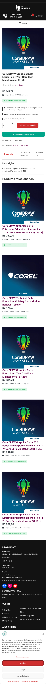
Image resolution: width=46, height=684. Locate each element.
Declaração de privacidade (29, 681)
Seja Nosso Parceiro (10, 617)
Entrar (40, 16)
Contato (5, 614)
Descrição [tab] (8, 154)
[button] (42, 634)
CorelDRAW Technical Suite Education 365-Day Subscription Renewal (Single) (21, 301)
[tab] (39, 154)
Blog (22, 612)
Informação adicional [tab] (24, 154)
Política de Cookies (13, 681)
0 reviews (19, 85)
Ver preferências (23, 676)
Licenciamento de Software (30, 608)
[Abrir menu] (23, 23)
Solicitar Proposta (27, 616)
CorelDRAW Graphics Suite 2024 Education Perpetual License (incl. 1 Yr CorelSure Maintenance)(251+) (22, 517)
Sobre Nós (6, 610)
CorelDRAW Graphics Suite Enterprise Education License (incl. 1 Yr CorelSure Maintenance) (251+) (22, 229)
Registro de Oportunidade (30, 619)
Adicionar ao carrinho (27, 125)
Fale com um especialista (24, 134)
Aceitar (23, 663)
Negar (23, 669)
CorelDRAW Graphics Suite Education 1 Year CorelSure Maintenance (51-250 (17, 373)
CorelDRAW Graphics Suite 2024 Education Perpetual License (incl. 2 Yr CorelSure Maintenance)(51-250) (22, 445)
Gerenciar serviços (22, 657)
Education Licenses (20, 145)
